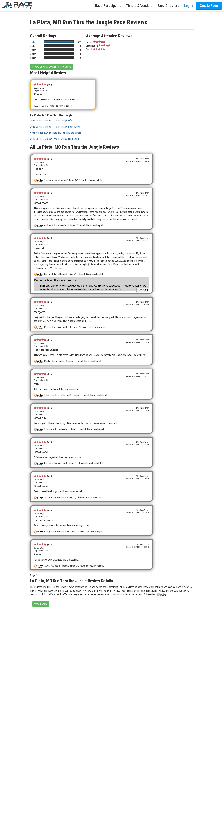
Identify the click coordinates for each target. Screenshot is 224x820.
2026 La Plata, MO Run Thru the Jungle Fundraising (54, 138)
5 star (33, 42)
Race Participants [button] (108, 6)
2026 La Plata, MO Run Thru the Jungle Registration (55, 126)
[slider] (99, 41)
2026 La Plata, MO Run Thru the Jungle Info (51, 120)
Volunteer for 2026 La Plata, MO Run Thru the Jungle (55, 132)
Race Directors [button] (168, 6)
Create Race (209, 6)
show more (142, 289)
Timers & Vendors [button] (139, 6)
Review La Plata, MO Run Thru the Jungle (51, 66)
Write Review (40, 604)
